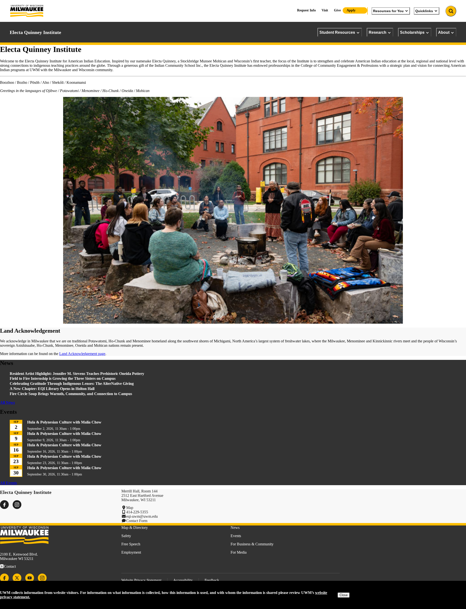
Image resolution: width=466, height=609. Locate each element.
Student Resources (337, 32)
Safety (126, 536)
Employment (131, 552)
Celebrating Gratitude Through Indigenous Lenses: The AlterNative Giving (72, 383)
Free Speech (130, 544)
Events (236, 536)
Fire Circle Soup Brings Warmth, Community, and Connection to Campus (71, 394)
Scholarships (412, 32)
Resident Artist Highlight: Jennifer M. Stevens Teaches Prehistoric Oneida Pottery (77, 374)
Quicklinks (424, 11)
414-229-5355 (137, 512)
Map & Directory (134, 527)
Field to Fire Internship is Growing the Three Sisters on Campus (63, 378)
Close (344, 595)
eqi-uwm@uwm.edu (142, 516)
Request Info (306, 10)
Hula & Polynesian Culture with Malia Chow (64, 422)
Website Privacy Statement (141, 580)
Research (377, 32)
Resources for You (388, 11)
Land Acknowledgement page (82, 354)
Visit (325, 10)
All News (7, 402)
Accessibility (183, 580)
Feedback (212, 580)
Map (129, 508)
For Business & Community (252, 544)
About (443, 32)
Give (337, 10)
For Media (239, 552)
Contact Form (136, 521)
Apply (351, 10)
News (235, 527)
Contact (10, 566)
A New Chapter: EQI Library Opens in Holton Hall (52, 389)
